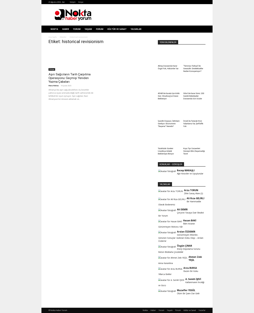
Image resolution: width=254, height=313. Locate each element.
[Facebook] (164, 2)
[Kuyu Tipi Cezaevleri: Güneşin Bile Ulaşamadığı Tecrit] (194, 138)
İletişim (73, 2)
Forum (99, 29)
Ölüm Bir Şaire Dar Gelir (188, 293)
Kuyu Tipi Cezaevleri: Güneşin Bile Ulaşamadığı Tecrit (194, 151)
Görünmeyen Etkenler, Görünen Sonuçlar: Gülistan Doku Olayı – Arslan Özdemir (180, 237)
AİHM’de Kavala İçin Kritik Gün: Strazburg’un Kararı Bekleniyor (169, 96)
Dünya (51, 69)
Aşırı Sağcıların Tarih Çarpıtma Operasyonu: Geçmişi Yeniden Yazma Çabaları (70, 78)
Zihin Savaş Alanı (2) (193, 193)
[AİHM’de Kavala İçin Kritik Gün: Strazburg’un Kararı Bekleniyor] (169, 83)
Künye (80, 2)
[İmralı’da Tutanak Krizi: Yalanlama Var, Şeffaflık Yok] (194, 111)
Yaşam (88, 29)
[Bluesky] (198, 2)
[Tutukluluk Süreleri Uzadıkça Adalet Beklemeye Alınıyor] (169, 138)
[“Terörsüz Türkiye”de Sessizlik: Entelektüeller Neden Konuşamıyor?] (194, 56)
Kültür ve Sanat (117, 29)
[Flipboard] (169, 2)
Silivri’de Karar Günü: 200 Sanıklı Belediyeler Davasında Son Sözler (193, 96)
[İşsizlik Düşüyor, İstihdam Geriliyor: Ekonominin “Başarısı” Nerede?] (169, 111)
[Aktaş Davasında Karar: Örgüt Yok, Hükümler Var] (169, 56)
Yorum (77, 29)
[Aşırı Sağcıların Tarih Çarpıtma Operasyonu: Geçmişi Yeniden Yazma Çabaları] (72, 59)
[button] (201, 29)
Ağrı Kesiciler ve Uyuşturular (190, 173)
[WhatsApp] (189, 2)
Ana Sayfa (53, 37)
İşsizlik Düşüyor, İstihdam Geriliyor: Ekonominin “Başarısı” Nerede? (169, 123)
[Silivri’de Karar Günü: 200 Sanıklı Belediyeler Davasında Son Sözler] (194, 83)
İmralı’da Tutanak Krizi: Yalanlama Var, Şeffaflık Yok (193, 123)
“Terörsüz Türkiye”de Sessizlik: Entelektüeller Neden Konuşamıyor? (193, 68)
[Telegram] (179, 2)
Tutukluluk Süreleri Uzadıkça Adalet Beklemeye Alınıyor (166, 151)
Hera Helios (54, 85)
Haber (65, 29)
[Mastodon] (203, 2)
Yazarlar (136, 29)
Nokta (54, 29)
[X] (184, 2)
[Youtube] (193, 2)
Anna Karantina (165, 263)
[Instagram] (174, 2)
